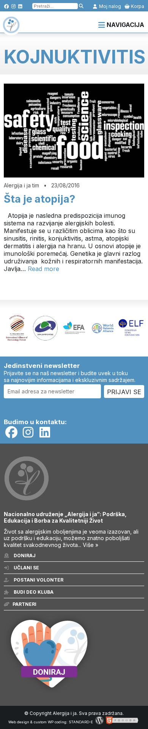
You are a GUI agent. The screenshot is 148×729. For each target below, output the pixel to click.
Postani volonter (38, 580)
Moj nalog (109, 6)
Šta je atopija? (39, 199)
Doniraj (24, 555)
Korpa (137, 6)
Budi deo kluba (33, 592)
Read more (43, 269)
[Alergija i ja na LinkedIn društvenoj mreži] (20, 6)
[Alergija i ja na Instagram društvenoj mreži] (13, 6)
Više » (90, 545)
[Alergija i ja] (11, 29)
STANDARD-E (81, 722)
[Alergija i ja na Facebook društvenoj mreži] (6, 6)
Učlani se (26, 568)
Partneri (24, 604)
